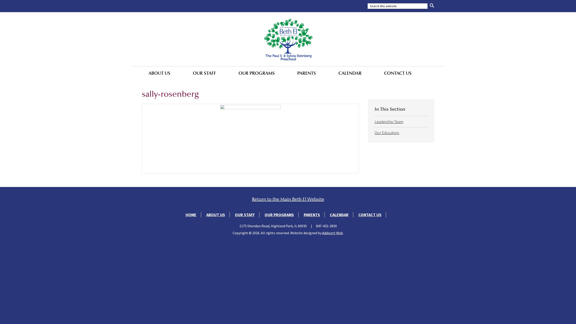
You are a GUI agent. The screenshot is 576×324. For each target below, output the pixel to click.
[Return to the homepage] (288, 39)
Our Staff (204, 73)
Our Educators (387, 132)
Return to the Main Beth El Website (288, 199)
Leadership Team (389, 121)
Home (191, 214)
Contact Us (398, 73)
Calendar (350, 73)
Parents (306, 73)
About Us (159, 73)
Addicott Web (332, 233)
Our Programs (256, 73)
